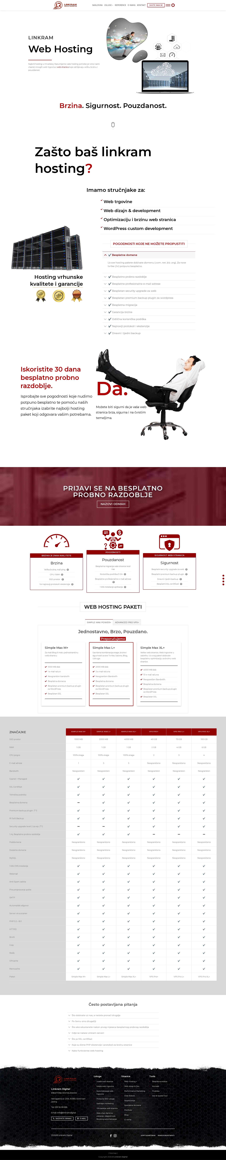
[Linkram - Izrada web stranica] (67, 5)
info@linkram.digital (66, 1113)
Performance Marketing (134, 1091)
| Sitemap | (113, 1153)
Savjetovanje (129, 1101)
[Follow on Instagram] (115, 1136)
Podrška (155, 1091)
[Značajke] (223, 584)
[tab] (99, 622)
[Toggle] (105, 255)
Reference (120, 5)
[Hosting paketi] (223, 578)
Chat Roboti (129, 1096)
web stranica (63, 67)
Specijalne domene (132, 1105)
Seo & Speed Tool (159, 1096)
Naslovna (97, 5)
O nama (131, 5)
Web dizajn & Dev (131, 1086)
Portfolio (128, 1110)
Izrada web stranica (105, 1081)
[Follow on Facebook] (110, 1136)
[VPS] (223, 581)
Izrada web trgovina (105, 1086)
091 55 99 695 (61, 1107)
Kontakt (141, 5)
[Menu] (168, 5)
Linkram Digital (65, 1135)
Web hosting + (130, 1081)
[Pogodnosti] (223, 575)
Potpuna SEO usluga (105, 1099)
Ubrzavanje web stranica (107, 1108)
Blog (126, 1115)
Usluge (108, 5)
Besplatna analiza (159, 1081)
